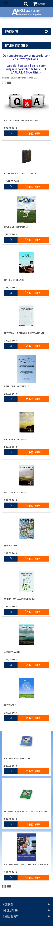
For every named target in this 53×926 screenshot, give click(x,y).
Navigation (11, 545)
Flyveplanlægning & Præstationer (24, 333)
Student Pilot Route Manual (21, 173)
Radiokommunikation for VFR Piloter (26, 864)
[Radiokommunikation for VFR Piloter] (26, 847)
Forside (5, 77)
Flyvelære (10, 705)
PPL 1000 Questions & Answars (21, 120)
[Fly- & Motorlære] (26, 262)
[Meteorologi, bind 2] (26, 475)
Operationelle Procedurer (19, 599)
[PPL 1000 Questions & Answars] (26, 103)
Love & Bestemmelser (16, 226)
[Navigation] (26, 528)
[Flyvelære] (26, 688)
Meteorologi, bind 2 (15, 492)
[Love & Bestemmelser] (26, 209)
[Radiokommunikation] (26, 741)
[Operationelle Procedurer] (26, 581)
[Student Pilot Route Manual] (26, 156)
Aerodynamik (12, 652)
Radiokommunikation (17, 758)
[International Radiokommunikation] (26, 794)
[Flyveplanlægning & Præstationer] (26, 316)
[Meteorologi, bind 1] (26, 422)
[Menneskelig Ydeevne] (26, 369)
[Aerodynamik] (26, 635)
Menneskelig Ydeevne (16, 386)
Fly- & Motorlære (14, 280)
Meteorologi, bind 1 (15, 439)
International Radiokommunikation (25, 811)
